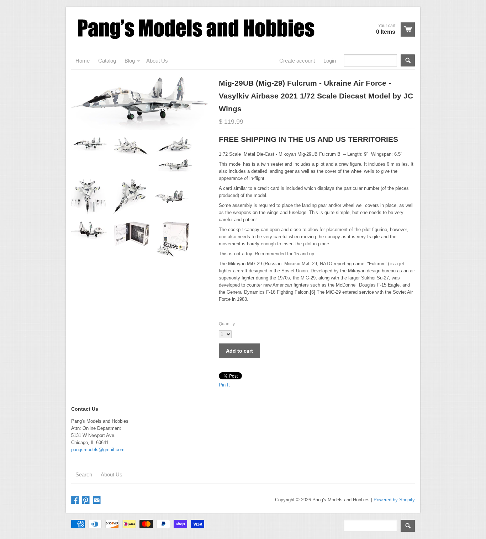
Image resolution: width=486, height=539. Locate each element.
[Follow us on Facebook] (75, 500)
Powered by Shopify (394, 499)
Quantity (227, 323)
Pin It (224, 385)
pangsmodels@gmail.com (98, 449)
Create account (297, 61)
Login (329, 61)
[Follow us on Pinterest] (86, 500)
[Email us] (97, 500)
